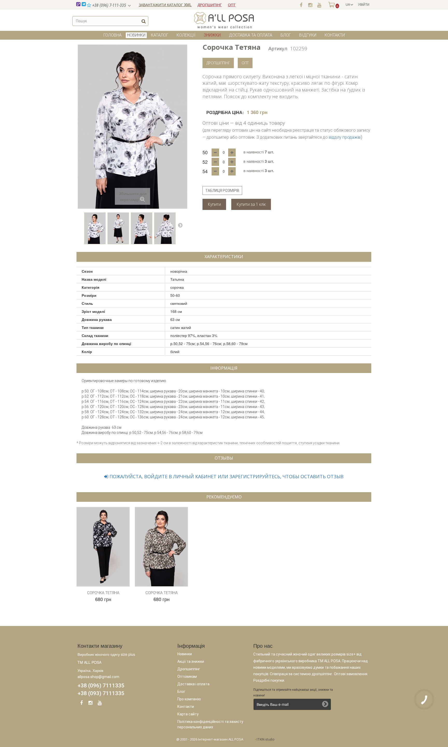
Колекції (186, 35)
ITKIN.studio (265, 739)
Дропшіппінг (218, 62)
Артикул (277, 48)
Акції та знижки (190, 661)
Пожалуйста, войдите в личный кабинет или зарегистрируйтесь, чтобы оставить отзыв (226, 476)
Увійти (363, 4)
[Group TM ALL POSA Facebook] (81, 704)
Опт (245, 62)
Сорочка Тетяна (103, 592)
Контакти (335, 35)
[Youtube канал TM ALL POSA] (319, 5)
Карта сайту (188, 714)
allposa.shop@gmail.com (98, 677)
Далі (180, 225)
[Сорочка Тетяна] (95, 228)
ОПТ (232, 4)
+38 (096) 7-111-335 (108, 5)
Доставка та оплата (250, 35)
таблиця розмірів (222, 190)
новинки (136, 35)
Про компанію (189, 699)
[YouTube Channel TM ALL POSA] (99, 704)
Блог (286, 35)
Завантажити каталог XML (165, 4)
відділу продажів (345, 137)
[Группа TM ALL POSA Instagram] (310, 5)
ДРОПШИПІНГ (210, 4)
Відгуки (307, 35)
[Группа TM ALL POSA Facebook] (301, 5)
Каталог (159, 35)
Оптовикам (187, 676)
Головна (112, 35)
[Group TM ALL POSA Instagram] (90, 704)
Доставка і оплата (193, 684)
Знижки (212, 35)
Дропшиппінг (188, 669)
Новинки (184, 654)
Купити (214, 204)
